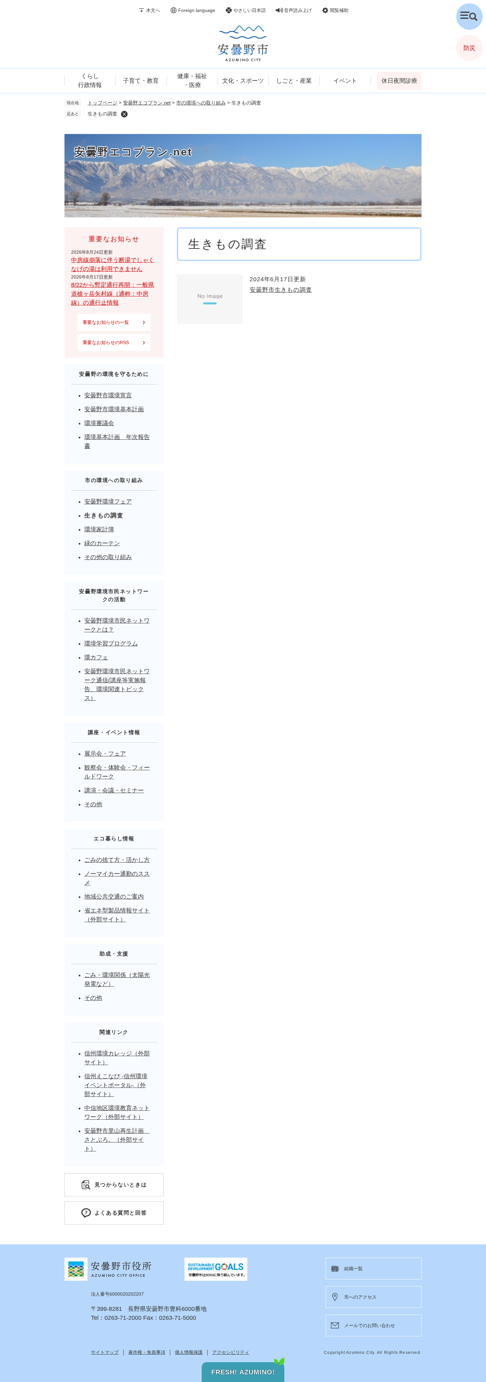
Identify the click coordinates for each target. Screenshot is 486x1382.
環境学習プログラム (111, 643)
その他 (93, 804)
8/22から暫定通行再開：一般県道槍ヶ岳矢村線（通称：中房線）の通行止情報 (112, 294)
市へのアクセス (360, 1297)
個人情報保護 (189, 1352)
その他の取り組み (108, 557)
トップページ (102, 103)
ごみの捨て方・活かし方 (117, 860)
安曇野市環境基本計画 (114, 409)
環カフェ (96, 657)
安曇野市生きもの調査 (281, 290)
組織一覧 (353, 1268)
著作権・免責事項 (146, 1352)
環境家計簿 (99, 529)
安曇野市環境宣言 (108, 395)
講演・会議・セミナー (114, 790)
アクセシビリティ (230, 1352)
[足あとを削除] (124, 114)
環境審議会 (99, 423)
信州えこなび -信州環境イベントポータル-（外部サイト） (115, 1085)
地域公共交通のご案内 (114, 896)
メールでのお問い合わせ (369, 1325)
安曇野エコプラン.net (147, 103)
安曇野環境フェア (108, 501)
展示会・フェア (105, 753)
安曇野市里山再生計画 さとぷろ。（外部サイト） (117, 1140)
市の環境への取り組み (201, 103)
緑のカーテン (102, 543)
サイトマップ (105, 1352)
